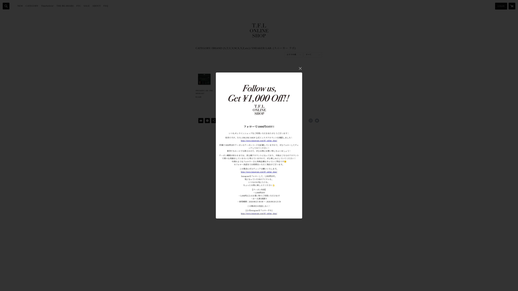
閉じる (300, 68)
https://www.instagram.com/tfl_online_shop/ (259, 141)
